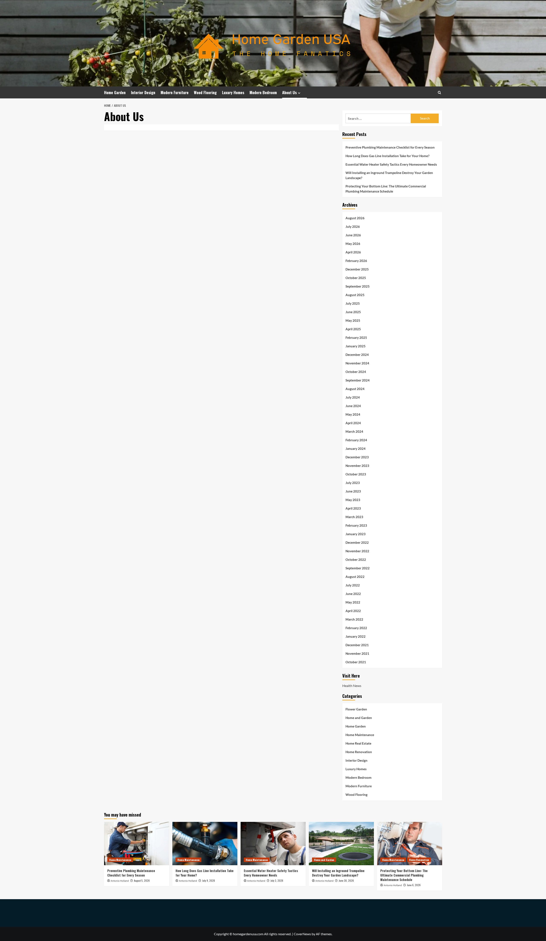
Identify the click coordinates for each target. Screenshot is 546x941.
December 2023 (357, 457)
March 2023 (354, 517)
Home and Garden (359, 718)
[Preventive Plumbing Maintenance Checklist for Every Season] (136, 843)
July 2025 (353, 303)
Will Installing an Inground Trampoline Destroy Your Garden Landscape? (389, 175)
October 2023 (356, 474)
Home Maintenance (360, 735)
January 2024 (356, 448)
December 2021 (357, 645)
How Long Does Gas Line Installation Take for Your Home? (387, 156)
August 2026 (355, 218)
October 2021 (356, 662)
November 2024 (357, 363)
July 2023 (353, 483)
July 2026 (353, 226)
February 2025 (356, 337)
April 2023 (353, 508)
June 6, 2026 (414, 885)
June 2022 (353, 594)
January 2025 (356, 346)
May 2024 (353, 414)
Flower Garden (356, 709)
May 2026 (353, 243)
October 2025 (356, 278)
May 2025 (353, 320)
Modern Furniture (175, 92)
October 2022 (356, 559)
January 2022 (356, 636)
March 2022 (354, 619)
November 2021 (357, 653)
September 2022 (358, 568)
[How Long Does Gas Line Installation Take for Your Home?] (204, 843)
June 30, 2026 (346, 880)
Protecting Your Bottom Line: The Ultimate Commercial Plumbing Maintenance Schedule (386, 188)
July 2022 (353, 585)
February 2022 (356, 628)
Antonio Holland (120, 881)
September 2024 (358, 380)
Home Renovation (359, 752)
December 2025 (357, 269)
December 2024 (357, 355)
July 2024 (353, 397)
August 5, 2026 (142, 880)
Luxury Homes (233, 92)
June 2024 (353, 406)
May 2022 (353, 602)
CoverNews (302, 934)
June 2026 (353, 235)
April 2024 (353, 423)
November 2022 (357, 551)
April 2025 (353, 329)
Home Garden (115, 92)
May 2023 (353, 500)
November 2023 (357, 466)
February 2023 (356, 525)
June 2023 (353, 491)
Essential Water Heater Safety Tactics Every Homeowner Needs (391, 164)
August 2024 (355, 389)
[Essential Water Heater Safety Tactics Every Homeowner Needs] (273, 843)
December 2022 (357, 542)
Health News (351, 686)
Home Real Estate (358, 743)
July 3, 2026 (276, 880)
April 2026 (353, 252)
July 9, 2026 (208, 880)
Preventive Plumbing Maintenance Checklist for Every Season (390, 147)
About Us (289, 92)
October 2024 (356, 372)
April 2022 (353, 611)
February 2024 (356, 440)
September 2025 (358, 286)
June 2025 (353, 312)
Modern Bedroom (263, 92)
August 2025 (355, 295)
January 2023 (356, 534)
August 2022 (355, 577)
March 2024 (354, 431)
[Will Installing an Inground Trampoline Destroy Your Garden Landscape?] (341, 843)
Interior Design (143, 92)
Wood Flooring (205, 92)
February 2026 (356, 261)
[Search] (439, 92)
